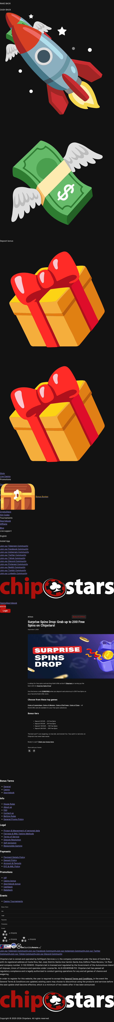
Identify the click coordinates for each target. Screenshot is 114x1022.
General (7, 786)
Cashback (8, 887)
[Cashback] (57, 182)
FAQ (5, 810)
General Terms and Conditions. (79, 978)
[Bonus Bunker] (18, 496)
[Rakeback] (57, 69)
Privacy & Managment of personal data (22, 830)
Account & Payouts (12, 863)
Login (5, 611)
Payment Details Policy (14, 857)
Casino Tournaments (13, 901)
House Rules (9, 804)
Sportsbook (9, 792)
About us (8, 807)
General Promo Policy (14, 819)
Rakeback (8, 890)
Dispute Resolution (12, 840)
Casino (7, 789)
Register (3, 606)
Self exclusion (10, 843)
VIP (5, 878)
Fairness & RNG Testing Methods (19, 833)
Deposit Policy (10, 860)
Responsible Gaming (13, 846)
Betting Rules (10, 816)
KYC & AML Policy (12, 866)
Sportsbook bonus (12, 884)
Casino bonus (10, 881)
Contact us (9, 813)
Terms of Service (11, 837)
